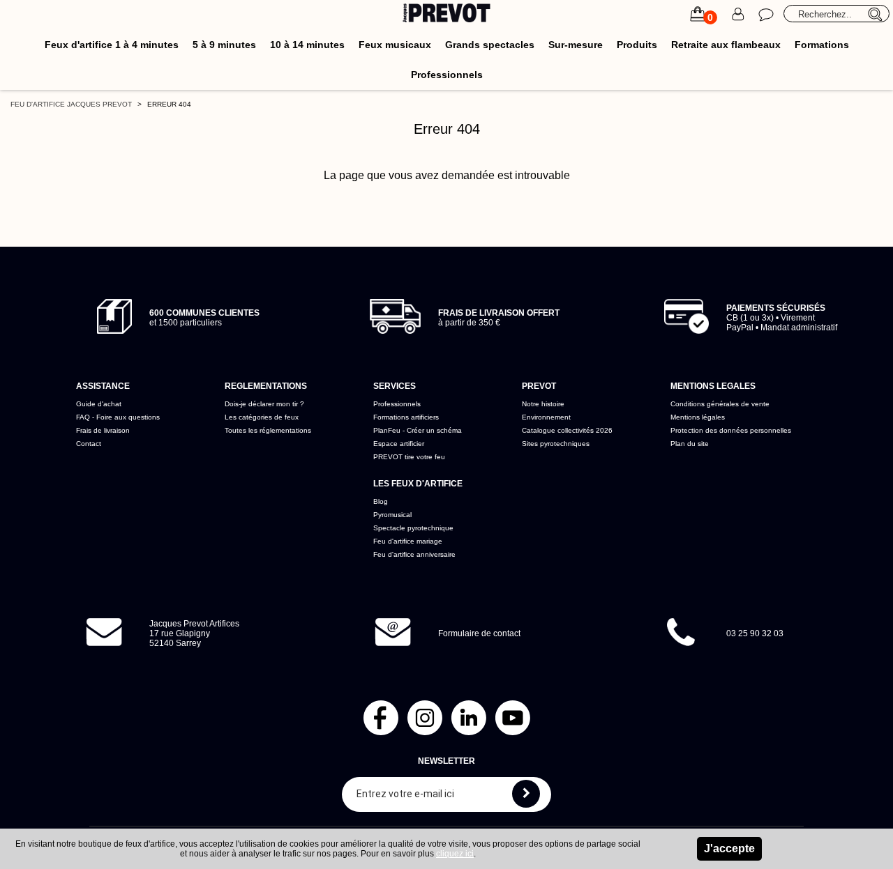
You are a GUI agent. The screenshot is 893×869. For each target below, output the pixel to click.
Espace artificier (398, 443)
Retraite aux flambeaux (726, 44)
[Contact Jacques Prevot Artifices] (766, 14)
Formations (822, 44)
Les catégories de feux (262, 417)
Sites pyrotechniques (556, 443)
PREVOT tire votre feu (409, 457)
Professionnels (447, 74)
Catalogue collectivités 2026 (567, 430)
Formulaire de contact (479, 633)
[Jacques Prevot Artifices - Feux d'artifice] (446, 15)
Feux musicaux (395, 44)
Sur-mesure (575, 44)
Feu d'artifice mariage (407, 541)
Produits (637, 44)
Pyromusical (392, 514)
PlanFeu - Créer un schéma (417, 430)
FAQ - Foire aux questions (118, 417)
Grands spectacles (489, 44)
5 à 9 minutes (224, 44)
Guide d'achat (98, 404)
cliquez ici (455, 854)
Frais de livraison (103, 430)
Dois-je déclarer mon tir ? (264, 404)
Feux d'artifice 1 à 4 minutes (112, 44)
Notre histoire (543, 404)
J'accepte (729, 848)
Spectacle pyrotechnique (413, 528)
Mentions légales (697, 417)
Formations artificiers (406, 417)
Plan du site (689, 443)
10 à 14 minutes (307, 44)
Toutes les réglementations (268, 430)
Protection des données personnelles (730, 430)
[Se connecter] (738, 14)
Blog (380, 501)
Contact (88, 443)
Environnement (546, 417)
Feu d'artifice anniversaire (414, 554)
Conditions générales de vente (720, 404)
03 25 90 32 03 (754, 633)
